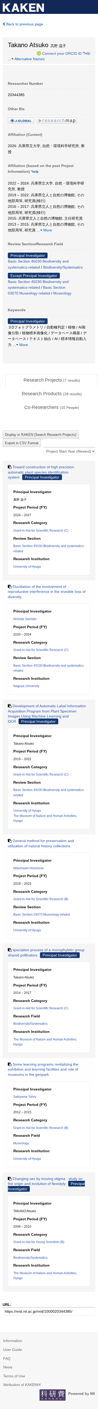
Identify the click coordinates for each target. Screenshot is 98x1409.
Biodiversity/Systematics (63, 267)
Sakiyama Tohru (24, 1097)
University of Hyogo (27, 567)
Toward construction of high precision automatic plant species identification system (41, 472)
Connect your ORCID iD (62, 53)
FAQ (6, 1358)
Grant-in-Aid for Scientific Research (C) (40, 530)
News (7, 1367)
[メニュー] (91, 6)
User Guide (12, 1349)
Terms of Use (14, 1376)
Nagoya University (26, 686)
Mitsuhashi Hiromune (28, 868)
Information (12, 1341)
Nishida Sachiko (25, 619)
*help (86, 53)
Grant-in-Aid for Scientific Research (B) (40, 899)
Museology (62, 293)
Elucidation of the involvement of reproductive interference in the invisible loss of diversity (46, 591)
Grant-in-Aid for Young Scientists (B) (38, 1242)
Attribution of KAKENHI (22, 1385)
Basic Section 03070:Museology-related (41, 914)
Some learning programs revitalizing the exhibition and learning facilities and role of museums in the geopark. (43, 1069)
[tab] (51, 380)
